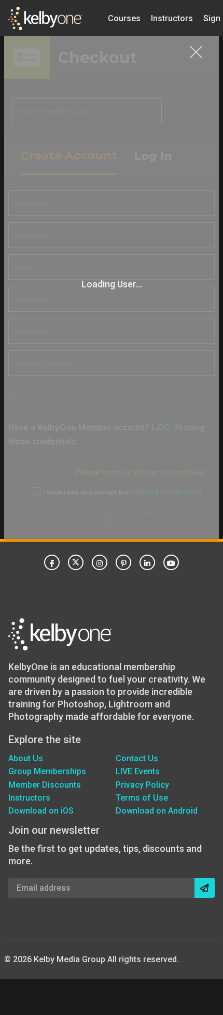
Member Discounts (44, 785)
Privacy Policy (142, 785)
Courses (124, 18)
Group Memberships (47, 771)
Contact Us (137, 758)
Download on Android (157, 811)
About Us (25, 758)
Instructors (172, 18)
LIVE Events (138, 771)
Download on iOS (41, 811)
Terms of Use (142, 798)
